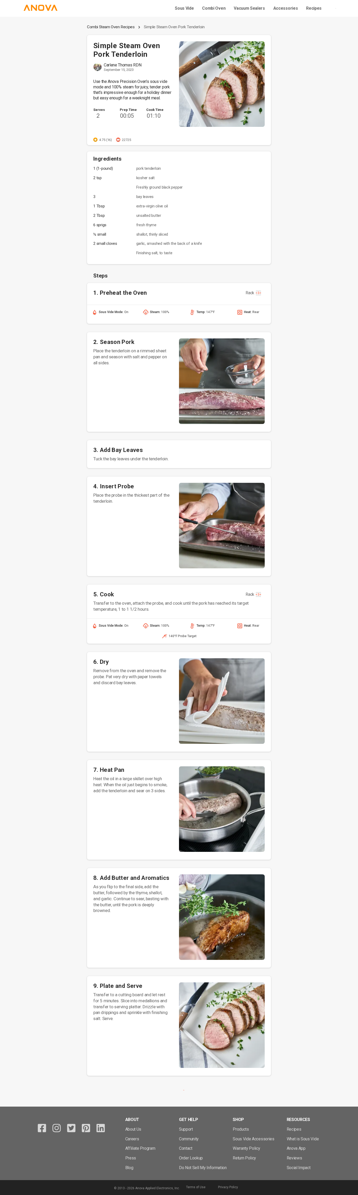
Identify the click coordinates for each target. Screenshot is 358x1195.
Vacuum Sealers (249, 8)
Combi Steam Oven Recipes (110, 27)
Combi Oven (213, 8)
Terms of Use (195, 1187)
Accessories (285, 8)
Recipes (314, 8)
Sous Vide (184, 8)
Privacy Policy (228, 1187)
